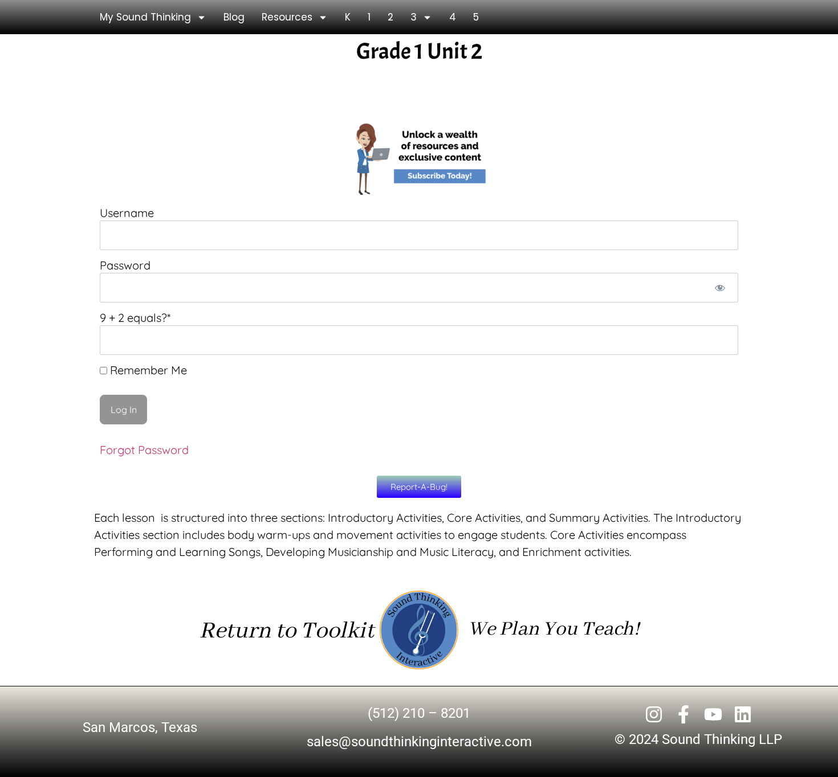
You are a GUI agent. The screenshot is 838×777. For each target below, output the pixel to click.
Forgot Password (144, 450)
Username (127, 213)
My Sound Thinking (145, 17)
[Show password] (719, 287)
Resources (287, 17)
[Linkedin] (743, 714)
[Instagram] (654, 714)
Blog (234, 17)
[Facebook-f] (683, 714)
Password (125, 265)
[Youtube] (713, 714)
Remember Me (147, 370)
